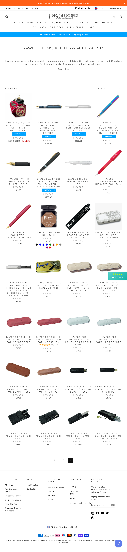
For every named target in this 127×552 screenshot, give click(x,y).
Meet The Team (12, 504)
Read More (63, 69)
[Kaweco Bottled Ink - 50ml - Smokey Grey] (60, 245)
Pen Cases (39, 27)
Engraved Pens (60, 23)
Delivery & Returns (56, 487)
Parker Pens (82, 23)
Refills (42, 23)
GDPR (51, 500)
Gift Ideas (56, 27)
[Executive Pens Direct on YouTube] (102, 513)
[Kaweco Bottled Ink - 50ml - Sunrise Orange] (57, 245)
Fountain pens (103, 23)
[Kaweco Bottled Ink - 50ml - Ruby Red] (50, 247)
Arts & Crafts (76, 27)
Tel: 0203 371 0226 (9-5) (28, 8)
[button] (48, 344)
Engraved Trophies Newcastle (13, 509)
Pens (30, 23)
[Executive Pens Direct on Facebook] (97, 513)
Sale (91, 27)
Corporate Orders (13, 500)
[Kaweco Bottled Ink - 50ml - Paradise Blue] (47, 245)
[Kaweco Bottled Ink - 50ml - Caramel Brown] (53, 245)
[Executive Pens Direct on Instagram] (92, 513)
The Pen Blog (32, 485)
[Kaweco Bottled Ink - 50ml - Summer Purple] (47, 247)
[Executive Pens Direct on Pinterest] (92, 517)
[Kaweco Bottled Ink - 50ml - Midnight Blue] (43, 245)
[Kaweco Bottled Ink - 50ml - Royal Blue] (40, 245)
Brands (19, 23)
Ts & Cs (51, 491)
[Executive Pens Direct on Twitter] (107, 513)
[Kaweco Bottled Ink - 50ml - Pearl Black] (37, 245)
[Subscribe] (113, 505)
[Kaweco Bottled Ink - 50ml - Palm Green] (50, 245)
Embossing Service (13, 496)
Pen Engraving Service (11, 490)
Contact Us (10, 8)
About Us (9, 485)
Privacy (51, 495)
